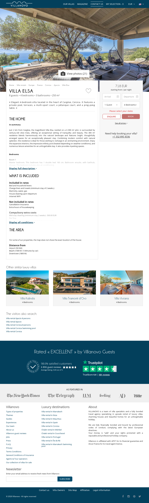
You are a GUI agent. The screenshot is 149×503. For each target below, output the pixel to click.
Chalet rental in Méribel (51, 429)
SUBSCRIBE (65, 479)
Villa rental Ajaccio (14, 322)
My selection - (115, 4)
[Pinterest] (134, 496)
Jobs (8, 437)
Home (11, 85)
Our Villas (68, 4)
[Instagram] (128, 496)
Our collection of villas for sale (19, 462)
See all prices (120, 123)
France (40, 85)
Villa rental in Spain (49, 422)
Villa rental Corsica (14, 331)
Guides (9, 418)
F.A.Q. (8, 444)
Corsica (48, 85)
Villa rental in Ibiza (49, 415)
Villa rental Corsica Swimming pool (21, 328)
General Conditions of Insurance (20, 455)
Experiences (11, 422)
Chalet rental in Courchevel (53, 433)
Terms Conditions (13, 451)
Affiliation (85, 490)
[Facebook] (123, 496)
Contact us (97, 4)
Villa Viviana (121, 298)
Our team (10, 426)
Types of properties (14, 411)
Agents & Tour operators (16, 458)
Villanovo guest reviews (16, 433)
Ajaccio (57, 85)
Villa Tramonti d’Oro (74, 298)
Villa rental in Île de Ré (50, 440)
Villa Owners (59, 490)
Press (8, 440)
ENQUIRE (111, 116)
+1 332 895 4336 (121, 136)
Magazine (82, 4)
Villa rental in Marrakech (51, 411)
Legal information (101, 490)
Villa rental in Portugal (50, 437)
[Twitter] (140, 496)
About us (10, 429)
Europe (31, 85)
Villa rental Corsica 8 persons (18, 325)
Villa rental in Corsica (50, 426)
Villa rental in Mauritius (51, 418)
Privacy (9, 448)
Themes (9, 415)
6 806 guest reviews (51, 367)
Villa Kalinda (27, 298)
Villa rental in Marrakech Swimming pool (56, 445)
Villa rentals (21, 85)
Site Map (72, 490)
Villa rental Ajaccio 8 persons (18, 318)
